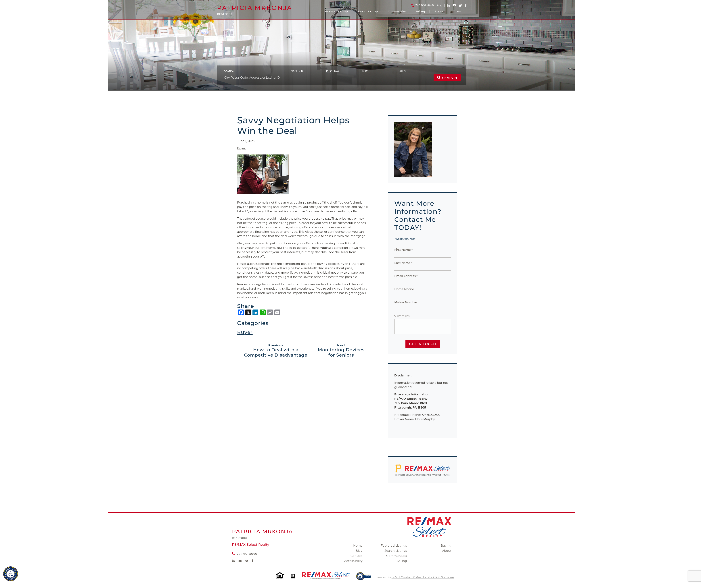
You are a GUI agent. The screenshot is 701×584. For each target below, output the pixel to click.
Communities (397, 11)
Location (228, 71)
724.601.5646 (424, 5)
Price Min (296, 71)
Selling (420, 11)
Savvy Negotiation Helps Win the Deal (293, 125)
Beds (365, 71)
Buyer (241, 148)
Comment (402, 316)
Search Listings (368, 11)
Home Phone (404, 289)
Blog (359, 550)
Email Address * (405, 276)
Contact (356, 556)
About (458, 11)
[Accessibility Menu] (10, 574)
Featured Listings (336, 11)
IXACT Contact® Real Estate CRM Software (423, 577)
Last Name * (403, 263)
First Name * (403, 250)
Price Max (333, 71)
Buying (439, 11)
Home (358, 545)
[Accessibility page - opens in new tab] (363, 578)
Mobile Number (405, 302)
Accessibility (353, 561)
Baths (402, 71)
